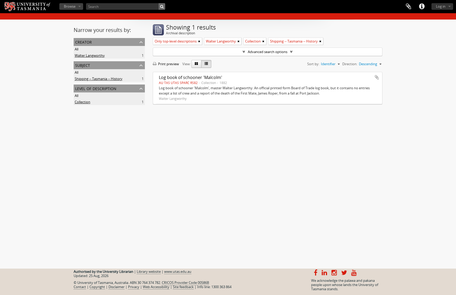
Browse (69, 6)
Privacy (133, 286)
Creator (83, 41)
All (76, 49)
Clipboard (408, 6)
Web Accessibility (156, 286)
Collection (82, 102)
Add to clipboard (376, 77)
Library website (149, 271)
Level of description (95, 88)
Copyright (97, 286)
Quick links (421, 6)
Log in (440, 6)
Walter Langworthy (90, 55)
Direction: (349, 64)
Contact (80, 286)
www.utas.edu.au (177, 271)
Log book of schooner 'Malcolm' (190, 77)
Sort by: (313, 64)
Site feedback (183, 286)
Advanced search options (267, 51)
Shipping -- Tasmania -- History (98, 78)
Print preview (168, 64)
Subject (82, 64)
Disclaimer (116, 286)
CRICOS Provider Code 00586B (185, 282)
